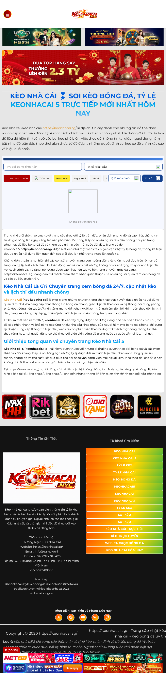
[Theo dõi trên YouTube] (83, 617)
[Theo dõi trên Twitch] (107, 617)
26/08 (95, 178)
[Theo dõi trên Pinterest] (70, 617)
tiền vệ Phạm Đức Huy (95, 610)
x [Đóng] (11, 650)
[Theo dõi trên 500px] (95, 617)
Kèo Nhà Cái (13, 299)
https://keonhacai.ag (59, 128)
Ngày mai (80, 178)
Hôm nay (62, 178)
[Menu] (7, 14)
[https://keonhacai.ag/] (84, 14)
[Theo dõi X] (58, 617)
